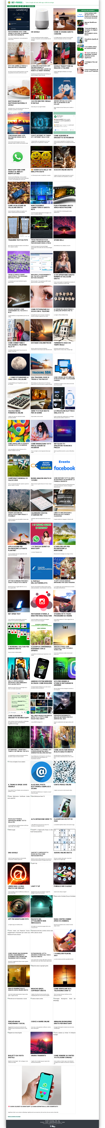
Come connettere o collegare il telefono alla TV (17, 345)
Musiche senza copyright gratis (38, 990)
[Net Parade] (9, 3)
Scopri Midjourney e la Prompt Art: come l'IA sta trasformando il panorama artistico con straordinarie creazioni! (41, 757)
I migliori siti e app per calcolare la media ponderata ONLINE (16, 417)
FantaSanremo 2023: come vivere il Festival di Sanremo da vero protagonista (18, 33)
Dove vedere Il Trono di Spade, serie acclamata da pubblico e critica (18, 791)
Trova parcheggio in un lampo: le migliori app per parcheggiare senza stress (41, 241)
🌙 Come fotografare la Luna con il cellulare (18, 378)
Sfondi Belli (59, 240)
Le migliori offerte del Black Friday (61, 314)
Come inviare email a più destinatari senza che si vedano (17, 137)
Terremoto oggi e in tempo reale (62, 344)
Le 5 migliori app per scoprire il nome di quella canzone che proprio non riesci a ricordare (63, 38)
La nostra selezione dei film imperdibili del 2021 (64, 959)
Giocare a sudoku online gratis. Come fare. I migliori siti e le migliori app (63, 859)
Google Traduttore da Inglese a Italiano (63, 67)
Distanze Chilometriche (41, 343)
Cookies (46, 1122)
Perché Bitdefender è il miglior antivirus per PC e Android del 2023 (63, 717)
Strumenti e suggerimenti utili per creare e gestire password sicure (18, 962)
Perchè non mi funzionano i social (16, 1022)
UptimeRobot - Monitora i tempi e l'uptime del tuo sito (18, 750)
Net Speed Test (14, 614)
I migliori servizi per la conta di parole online (63, 790)
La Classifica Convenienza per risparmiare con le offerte (41, 654)
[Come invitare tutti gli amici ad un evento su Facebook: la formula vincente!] (80, 15)
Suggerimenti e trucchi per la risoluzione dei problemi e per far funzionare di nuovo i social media (17, 1028)
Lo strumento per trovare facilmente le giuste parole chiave (17, 282)
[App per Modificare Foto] (80, 23)
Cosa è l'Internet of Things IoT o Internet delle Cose (41, 136)
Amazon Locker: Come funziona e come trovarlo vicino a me (63, 648)
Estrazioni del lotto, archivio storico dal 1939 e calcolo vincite (41, 955)
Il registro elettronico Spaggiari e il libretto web (63, 519)
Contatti (63, 1122)
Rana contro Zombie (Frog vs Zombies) (62, 920)
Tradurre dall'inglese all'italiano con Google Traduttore (63, 72)
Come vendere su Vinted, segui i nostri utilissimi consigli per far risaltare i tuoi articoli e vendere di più (64, 1062)
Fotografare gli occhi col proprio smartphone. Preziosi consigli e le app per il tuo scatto (40, 315)
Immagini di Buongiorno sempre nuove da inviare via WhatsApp (64, 1028)
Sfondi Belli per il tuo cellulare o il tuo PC (62, 245)
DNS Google (13, 853)
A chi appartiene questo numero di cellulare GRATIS (64, 277)
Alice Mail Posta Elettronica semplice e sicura (41, 786)
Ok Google (35, 32)
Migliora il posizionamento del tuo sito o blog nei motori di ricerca (41, 276)
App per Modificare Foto (18, 919)
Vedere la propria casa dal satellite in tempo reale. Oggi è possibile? (18, 520)
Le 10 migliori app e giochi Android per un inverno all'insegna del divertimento (64, 587)
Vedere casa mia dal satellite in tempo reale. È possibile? (18, 514)
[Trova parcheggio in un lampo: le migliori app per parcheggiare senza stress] (80, 31)
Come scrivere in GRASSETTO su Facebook (64, 136)
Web (56, 1120)
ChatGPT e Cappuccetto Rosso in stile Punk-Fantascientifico (39, 854)
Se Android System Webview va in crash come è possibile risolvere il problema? (41, 687)
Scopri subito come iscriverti (37, 416)
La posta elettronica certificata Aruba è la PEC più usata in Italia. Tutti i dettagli (18, 826)
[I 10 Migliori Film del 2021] (80, 63)
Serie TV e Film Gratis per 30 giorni (40, 412)
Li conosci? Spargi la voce (36, 552)
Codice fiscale (54, 1124)
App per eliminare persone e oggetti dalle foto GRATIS (18, 581)
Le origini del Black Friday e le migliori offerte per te (64, 310)
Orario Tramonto (38, 1055)
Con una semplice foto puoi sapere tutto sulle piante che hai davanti (17, 554)
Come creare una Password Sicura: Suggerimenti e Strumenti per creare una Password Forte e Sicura (18, 956)
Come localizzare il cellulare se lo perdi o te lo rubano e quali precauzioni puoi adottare (17, 212)
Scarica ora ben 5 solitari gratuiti (14, 652)
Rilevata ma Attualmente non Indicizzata (38, 921)
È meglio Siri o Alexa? (63, 886)
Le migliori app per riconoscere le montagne (62, 548)
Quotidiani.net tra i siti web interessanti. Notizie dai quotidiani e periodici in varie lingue (18, 109)
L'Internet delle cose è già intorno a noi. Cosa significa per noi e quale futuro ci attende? (40, 142)
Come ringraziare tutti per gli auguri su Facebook (41, 446)
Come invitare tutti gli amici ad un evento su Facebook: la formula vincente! (64, 479)
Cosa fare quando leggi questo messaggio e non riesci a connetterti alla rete (41, 213)
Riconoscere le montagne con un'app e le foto (63, 553)
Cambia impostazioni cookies (55, 1122)
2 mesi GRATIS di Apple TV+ (36, 722)
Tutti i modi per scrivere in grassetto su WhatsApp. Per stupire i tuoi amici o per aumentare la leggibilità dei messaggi (18, 722)
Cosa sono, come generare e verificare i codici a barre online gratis (41, 1028)
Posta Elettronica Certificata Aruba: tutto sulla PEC (17, 820)
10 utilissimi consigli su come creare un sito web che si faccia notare (64, 384)
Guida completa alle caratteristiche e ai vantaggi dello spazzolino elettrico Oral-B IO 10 (64, 417)
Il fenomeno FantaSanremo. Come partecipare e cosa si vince (18, 39)
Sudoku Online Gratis (63, 853)
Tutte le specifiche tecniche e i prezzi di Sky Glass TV (64, 451)
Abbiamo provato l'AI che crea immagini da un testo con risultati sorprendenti (17, 688)
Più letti (47, 1120)
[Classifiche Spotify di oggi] (80, 40)
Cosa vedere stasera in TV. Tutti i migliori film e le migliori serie (64, 620)
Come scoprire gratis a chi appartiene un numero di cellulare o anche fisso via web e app (64, 283)
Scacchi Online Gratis (63, 170)
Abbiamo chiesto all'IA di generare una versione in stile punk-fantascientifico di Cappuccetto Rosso (41, 859)
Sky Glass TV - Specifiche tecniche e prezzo (63, 446)
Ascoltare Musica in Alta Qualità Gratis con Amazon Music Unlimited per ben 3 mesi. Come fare (63, 756)
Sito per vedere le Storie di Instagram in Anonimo (63, 683)
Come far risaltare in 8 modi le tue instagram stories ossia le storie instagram (40, 620)
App (59, 1120)
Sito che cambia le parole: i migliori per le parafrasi (18, 66)
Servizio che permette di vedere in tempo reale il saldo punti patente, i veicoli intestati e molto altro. (41, 587)
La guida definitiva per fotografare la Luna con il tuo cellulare (18, 383)
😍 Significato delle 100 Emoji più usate (41, 171)
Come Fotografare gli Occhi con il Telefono (40, 310)
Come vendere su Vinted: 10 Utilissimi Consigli (64, 1056)
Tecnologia (51, 1120)
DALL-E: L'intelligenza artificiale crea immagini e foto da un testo (17, 682)
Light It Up (35, 886)
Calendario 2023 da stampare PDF (39, 514)
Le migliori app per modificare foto (15, 924)
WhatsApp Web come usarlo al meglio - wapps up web (16, 172)
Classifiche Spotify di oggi (91, 40)
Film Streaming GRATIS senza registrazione (63, 206)
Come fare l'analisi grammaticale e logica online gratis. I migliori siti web (18, 995)
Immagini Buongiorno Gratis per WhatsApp (63, 1022)
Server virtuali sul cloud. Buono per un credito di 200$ (63, 108)
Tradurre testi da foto (18, 240)
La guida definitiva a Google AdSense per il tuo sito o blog (18, 316)
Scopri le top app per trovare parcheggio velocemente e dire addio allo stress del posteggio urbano (41, 247)
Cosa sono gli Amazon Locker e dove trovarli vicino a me (63, 653)
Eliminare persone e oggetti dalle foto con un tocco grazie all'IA (17, 587)
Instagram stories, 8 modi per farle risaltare (41, 615)
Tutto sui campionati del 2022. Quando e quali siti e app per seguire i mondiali (18, 484)
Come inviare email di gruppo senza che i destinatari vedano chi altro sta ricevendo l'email (18, 142)
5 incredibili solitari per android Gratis (18, 648)
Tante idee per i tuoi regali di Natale (38, 106)
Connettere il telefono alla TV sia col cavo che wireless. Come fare (17, 351)
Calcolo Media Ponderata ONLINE (15, 412)
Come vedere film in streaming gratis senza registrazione (63, 212)
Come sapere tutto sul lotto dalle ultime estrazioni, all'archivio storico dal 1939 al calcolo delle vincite (41, 960)
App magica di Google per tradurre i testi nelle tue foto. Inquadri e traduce (18, 246)
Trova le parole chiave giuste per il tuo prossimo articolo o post (17, 276)
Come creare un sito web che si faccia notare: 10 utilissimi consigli (64, 378)
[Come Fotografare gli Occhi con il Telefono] (80, 70)
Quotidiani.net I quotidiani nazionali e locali (17, 103)
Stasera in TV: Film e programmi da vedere (63, 615)
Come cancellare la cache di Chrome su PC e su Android (18, 444)
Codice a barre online (40, 1021)
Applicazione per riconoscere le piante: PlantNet (17, 548)
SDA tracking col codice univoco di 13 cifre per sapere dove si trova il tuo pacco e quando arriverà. (41, 383)
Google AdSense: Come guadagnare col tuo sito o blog (18, 310)
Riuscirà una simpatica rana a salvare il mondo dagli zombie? (63, 925)
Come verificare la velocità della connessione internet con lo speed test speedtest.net (17, 620)
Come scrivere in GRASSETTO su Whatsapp (18, 717)
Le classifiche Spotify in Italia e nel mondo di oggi (64, 824)
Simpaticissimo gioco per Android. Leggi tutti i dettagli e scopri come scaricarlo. (40, 892)
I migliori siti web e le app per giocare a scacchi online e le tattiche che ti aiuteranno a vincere (63, 176)
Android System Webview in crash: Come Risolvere (41, 682)
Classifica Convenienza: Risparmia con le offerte (41, 648)
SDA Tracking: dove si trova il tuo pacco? (40, 378)
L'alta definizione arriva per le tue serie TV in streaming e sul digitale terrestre (40, 825)
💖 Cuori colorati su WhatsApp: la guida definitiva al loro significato (33, 1106)
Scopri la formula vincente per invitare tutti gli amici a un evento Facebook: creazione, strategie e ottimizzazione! (64, 486)
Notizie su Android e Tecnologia (14, 1116)
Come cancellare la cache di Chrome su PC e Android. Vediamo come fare (17, 450)
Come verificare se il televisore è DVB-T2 (63, 990)
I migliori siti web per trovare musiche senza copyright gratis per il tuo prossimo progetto (40, 995)
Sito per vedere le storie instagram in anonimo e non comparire (63, 689)
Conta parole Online (62, 785)
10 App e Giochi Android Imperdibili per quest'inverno (64, 581)
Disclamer (42, 1122)
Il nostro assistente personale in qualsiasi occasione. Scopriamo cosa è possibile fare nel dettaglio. (41, 39)
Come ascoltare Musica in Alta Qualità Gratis (64, 751)
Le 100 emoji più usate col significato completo (41, 175)
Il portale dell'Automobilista (39, 582)
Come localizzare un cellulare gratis (17, 206)
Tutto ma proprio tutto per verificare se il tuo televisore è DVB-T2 (63, 995)
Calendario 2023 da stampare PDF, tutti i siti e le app (40, 519)
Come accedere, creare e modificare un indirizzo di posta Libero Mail (18, 892)
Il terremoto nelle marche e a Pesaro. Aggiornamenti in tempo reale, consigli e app (63, 349)
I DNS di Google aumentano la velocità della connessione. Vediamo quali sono (17, 859)
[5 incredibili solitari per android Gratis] (80, 47)
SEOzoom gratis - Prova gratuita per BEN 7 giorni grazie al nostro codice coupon (41, 282)
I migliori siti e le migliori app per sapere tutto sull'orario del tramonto (40, 1062)
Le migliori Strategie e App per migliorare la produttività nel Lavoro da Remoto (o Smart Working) (41, 68)
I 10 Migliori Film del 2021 (91, 62)
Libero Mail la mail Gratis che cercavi (16, 887)
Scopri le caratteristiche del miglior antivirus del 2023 (63, 723)
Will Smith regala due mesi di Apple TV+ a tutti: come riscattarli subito (41, 717)
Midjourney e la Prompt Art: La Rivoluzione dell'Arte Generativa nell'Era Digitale (41, 751)
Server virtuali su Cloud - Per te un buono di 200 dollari (63, 102)
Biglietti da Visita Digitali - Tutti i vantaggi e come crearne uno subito (18, 1062)
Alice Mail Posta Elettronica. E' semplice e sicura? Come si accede (41, 792)
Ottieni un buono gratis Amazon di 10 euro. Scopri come (41, 484)
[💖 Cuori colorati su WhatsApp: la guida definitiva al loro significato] (80, 55)
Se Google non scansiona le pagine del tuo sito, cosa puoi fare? (41, 927)
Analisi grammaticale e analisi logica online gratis (18, 989)
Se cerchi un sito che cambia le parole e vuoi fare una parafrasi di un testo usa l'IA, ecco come (18, 72)
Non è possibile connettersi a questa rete (40, 207)
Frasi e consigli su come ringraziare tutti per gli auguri (40, 451)
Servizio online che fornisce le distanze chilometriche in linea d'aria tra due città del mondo (41, 349)
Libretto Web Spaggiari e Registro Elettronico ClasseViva (63, 514)
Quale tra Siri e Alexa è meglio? (60, 891)
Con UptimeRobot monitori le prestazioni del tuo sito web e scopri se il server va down (18, 756)
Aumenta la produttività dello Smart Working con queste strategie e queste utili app (41, 74)
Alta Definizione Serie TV (41, 819)
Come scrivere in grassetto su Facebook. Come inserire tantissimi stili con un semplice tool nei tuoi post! (64, 142)
